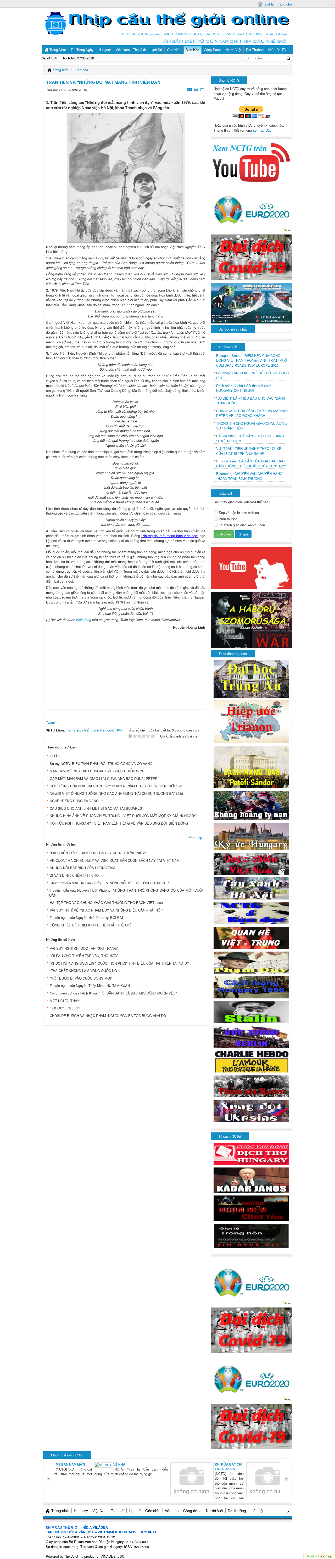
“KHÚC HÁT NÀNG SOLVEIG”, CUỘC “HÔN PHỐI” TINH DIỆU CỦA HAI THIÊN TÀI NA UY (119, 963)
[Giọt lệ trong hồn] (251, 1235)
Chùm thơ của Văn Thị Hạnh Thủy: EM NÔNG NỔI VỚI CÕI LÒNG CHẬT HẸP (109, 882)
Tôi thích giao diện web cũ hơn (242, 525)
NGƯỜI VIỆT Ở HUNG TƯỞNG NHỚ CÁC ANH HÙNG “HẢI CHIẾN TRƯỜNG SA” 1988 (116, 793)
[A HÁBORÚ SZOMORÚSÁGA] (251, 619)
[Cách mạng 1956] (251, 986)
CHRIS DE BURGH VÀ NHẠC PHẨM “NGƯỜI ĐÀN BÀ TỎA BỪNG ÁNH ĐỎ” (108, 1015)
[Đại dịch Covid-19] (251, 256)
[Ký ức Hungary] (251, 835)
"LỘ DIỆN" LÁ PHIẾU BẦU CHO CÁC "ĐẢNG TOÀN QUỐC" (250, 401)
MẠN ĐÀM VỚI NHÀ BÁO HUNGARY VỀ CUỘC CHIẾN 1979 (96, 770)
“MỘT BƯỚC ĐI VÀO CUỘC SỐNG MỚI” (81, 978)
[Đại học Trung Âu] (251, 678)
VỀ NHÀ (81, 1464)
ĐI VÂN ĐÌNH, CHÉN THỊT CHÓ (74, 875)
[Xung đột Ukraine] (251, 1110)
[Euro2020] (251, 208)
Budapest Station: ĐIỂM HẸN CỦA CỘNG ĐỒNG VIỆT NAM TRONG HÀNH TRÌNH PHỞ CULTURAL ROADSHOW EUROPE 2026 (251, 360)
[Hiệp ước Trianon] (251, 721)
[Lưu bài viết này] (202, 89)
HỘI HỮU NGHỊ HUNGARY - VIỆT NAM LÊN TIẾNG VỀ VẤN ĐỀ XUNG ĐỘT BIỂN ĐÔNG (119, 823)
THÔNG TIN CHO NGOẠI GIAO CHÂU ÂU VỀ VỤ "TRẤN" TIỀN (251, 426)
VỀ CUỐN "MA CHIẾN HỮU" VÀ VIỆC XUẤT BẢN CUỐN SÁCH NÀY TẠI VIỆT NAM (115, 860)
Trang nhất (60, 1510)
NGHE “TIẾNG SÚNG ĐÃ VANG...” (76, 800)
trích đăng (83, 619)
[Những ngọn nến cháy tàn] (251, 1207)
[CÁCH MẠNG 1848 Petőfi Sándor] (251, 766)
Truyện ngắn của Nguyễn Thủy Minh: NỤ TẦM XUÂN (90, 985)
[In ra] (196, 89)
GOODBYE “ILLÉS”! (65, 1007)
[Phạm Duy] (251, 961)
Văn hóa (172, 1510)
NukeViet (71, 1556)
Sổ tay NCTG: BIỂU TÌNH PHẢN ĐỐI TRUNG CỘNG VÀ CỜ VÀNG (101, 763)
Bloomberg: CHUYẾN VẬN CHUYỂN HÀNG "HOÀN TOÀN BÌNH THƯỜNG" (249, 476)
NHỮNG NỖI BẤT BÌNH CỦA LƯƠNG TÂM (82, 867)
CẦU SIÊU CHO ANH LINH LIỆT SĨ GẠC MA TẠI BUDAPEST (97, 808)
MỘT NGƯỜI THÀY (64, 1000)
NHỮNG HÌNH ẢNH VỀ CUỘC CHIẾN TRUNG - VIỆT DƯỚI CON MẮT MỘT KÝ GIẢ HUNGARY (123, 815)
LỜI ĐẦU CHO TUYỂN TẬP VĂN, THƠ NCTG (84, 955)
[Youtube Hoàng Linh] (251, 567)
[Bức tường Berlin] (251, 1036)
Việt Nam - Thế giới (108, 1510)
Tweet (50, 722)
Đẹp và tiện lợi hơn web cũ (239, 512)
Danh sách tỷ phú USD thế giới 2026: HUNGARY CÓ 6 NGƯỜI (244, 388)
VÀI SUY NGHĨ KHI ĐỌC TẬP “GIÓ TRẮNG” (84, 948)
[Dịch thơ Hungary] (251, 1153)
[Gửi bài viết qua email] (190, 89)
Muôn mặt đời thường (67, 1454)
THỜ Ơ (55, 755)
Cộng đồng (192, 1510)
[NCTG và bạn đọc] (251, 912)
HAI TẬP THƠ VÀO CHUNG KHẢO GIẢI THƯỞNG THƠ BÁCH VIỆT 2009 (106, 902)
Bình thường (228, 519)
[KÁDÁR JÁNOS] (251, 1179)
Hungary (81, 1510)
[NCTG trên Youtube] (251, 161)
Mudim (311, 1556)
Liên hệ (256, 1510)
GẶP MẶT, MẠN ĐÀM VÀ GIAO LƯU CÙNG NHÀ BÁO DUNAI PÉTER (103, 778)
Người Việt (214, 1510)
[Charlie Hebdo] (251, 1061)
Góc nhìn (152, 1510)
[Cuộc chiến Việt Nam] (251, 862)
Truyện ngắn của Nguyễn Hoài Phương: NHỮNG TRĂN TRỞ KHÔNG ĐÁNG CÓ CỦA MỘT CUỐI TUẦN (125, 893)
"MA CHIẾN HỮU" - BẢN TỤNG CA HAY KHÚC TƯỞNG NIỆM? (98, 852)
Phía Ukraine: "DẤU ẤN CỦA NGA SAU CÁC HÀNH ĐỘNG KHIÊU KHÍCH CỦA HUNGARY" (251, 463)
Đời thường (237, 1510)
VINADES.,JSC (112, 1556)
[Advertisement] (125, 668)
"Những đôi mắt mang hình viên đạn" (169, 535)
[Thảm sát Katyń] (251, 1085)
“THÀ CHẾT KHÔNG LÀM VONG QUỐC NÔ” (84, 970)
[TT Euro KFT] (251, 302)
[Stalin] (251, 1011)
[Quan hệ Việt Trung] (251, 937)
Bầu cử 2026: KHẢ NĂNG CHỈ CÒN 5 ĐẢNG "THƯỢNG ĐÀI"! (250, 438)
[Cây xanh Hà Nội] (251, 887)
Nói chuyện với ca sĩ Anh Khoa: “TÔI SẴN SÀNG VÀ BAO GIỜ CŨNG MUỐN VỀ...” (113, 993)
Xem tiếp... (196, 837)
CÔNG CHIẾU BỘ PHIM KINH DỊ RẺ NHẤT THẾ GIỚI (91, 925)
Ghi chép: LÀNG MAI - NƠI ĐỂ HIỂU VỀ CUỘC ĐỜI (252, 375)
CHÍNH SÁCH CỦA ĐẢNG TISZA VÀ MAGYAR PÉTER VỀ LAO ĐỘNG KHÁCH (252, 413)
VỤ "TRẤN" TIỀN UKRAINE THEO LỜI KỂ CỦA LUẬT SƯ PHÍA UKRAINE (248, 451)
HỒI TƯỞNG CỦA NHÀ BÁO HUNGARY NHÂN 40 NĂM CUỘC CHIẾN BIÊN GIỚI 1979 (116, 785)
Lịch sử (135, 1510)
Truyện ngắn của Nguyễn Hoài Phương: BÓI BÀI (86, 917)
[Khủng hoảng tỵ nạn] (251, 804)
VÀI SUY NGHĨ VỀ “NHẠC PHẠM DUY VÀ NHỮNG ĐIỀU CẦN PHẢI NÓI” (106, 910)
